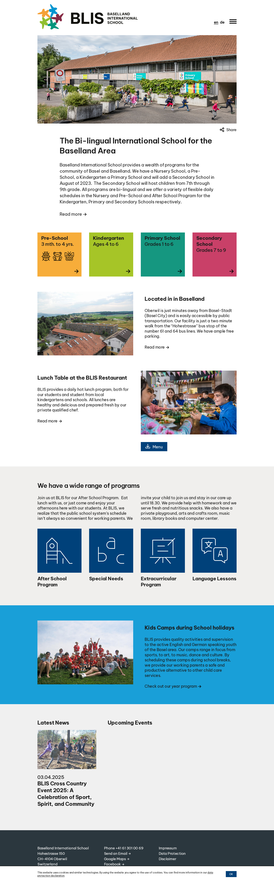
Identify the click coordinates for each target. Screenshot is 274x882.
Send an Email (115, 853)
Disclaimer (167, 859)
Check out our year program (171, 686)
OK (231, 874)
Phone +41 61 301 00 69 (124, 848)
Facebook (112, 864)
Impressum (168, 848)
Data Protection (172, 853)
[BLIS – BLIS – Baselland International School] (103, 17)
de (222, 22)
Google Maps (115, 859)
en (216, 22)
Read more (71, 214)
